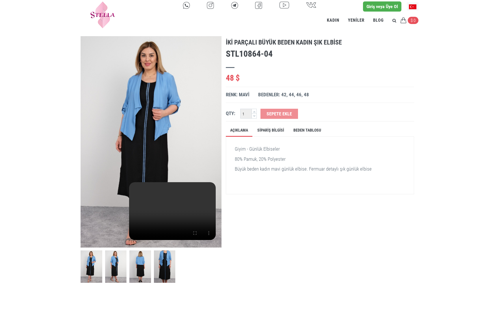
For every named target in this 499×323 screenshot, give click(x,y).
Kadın (333, 20)
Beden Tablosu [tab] (307, 130)
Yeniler (356, 20)
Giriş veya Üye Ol (382, 6)
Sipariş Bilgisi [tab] (270, 130)
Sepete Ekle (279, 114)
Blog (378, 20)
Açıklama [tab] (239, 130)
